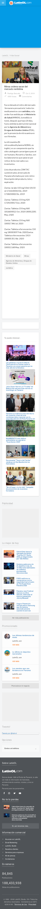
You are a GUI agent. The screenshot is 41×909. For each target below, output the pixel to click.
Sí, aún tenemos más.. (20, 826)
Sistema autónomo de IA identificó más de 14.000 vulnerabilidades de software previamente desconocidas (26, 568)
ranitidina (9, 268)
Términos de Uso (20, 904)
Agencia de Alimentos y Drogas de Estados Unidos (19, 262)
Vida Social (14, 56)
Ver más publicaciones (20, 618)
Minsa (26, 256)
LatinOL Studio (10, 846)
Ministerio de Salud (13, 256)
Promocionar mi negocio (21, 686)
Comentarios (25, 96)
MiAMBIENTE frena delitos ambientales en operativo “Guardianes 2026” (16, 440)
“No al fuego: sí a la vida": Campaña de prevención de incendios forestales (19, 489)
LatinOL (5, 56)
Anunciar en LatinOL (12, 839)
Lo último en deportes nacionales (21, 653)
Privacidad (32, 904)
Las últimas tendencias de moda (23, 636)
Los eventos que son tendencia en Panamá (21, 669)
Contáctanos (10, 859)
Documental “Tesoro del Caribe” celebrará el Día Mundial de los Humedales (18, 462)
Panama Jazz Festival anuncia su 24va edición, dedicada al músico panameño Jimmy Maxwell (25, 594)
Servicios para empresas (14, 852)
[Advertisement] (20, 26)
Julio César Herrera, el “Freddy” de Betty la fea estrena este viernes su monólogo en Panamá (19, 388)
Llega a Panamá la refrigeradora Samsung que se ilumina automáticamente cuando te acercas (26, 607)
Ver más (15, 645)
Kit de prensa (10, 855)
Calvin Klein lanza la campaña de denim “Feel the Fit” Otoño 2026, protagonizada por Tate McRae (24, 555)
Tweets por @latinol (9, 733)
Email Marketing (11, 842)
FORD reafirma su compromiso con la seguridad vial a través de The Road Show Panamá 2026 (25, 582)
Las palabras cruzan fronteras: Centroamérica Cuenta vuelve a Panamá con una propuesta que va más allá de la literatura (19, 365)
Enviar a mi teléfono (11, 748)
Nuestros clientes (11, 849)
